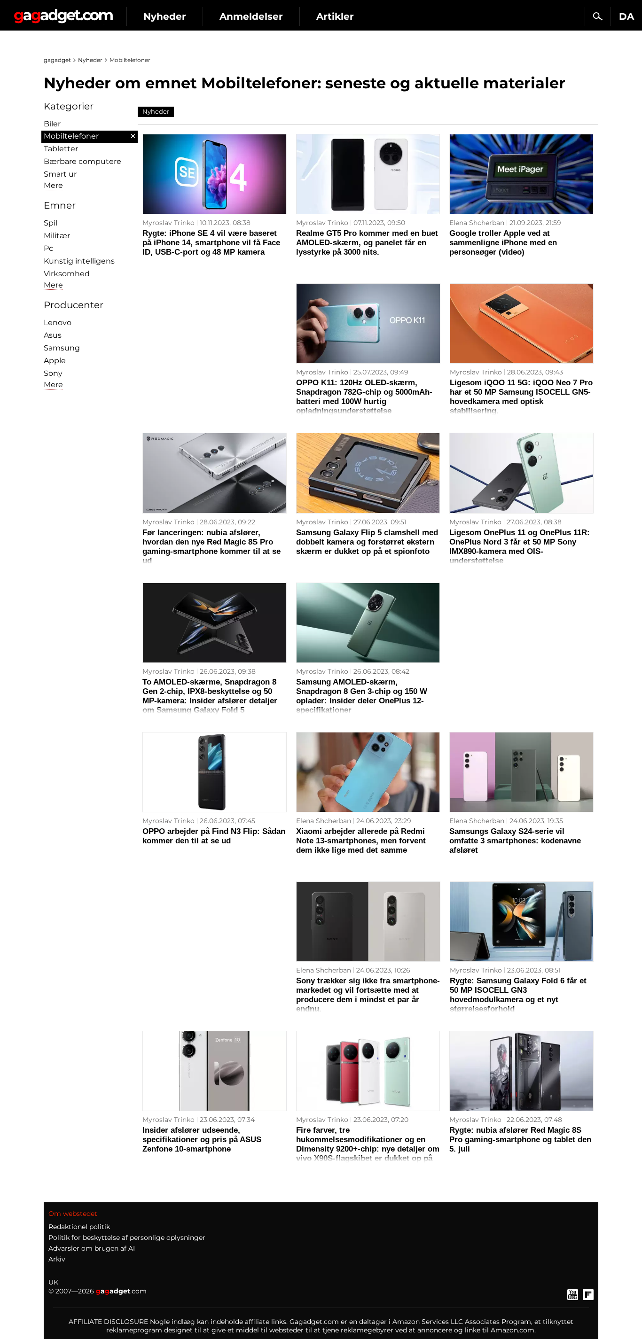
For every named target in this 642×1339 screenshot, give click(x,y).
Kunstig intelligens (79, 261)
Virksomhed (67, 273)
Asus (53, 335)
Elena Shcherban (476, 223)
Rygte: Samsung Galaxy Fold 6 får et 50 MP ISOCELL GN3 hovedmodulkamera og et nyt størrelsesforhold (518, 994)
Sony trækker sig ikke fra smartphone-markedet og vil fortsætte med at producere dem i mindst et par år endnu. (368, 994)
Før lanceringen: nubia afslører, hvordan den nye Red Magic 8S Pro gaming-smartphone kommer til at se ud (211, 546)
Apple (55, 360)
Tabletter (61, 148)
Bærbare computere (82, 161)
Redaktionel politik (79, 1226)
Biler (52, 123)
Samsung (62, 347)
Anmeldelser (251, 16)
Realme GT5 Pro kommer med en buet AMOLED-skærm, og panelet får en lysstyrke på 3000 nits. (367, 243)
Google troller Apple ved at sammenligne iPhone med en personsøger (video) (503, 243)
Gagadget (63, 12)
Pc (48, 248)
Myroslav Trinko (168, 223)
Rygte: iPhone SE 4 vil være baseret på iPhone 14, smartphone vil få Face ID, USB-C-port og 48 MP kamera (211, 243)
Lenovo (57, 322)
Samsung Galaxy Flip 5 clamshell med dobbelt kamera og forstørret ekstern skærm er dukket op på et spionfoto (367, 542)
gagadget (57, 59)
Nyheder (164, 16)
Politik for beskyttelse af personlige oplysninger (126, 1237)
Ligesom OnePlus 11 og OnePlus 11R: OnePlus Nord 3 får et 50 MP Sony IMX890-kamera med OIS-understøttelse (519, 546)
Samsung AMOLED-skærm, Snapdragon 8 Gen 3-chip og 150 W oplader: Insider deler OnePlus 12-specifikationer (361, 696)
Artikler (335, 16)
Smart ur (60, 174)
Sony (53, 373)
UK (53, 1282)
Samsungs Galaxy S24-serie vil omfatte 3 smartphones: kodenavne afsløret (515, 841)
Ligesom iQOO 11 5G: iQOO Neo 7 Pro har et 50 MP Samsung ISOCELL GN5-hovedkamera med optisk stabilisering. (521, 396)
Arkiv (56, 1259)
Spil (50, 222)
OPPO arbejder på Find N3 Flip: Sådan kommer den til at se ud (213, 836)
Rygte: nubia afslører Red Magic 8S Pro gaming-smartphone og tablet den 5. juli (520, 1139)
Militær (57, 235)
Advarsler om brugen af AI (91, 1248)
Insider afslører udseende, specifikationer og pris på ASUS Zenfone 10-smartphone (201, 1139)
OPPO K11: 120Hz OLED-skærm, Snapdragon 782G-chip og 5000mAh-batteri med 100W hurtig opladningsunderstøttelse (364, 396)
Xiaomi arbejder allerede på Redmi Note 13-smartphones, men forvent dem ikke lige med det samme (361, 841)
